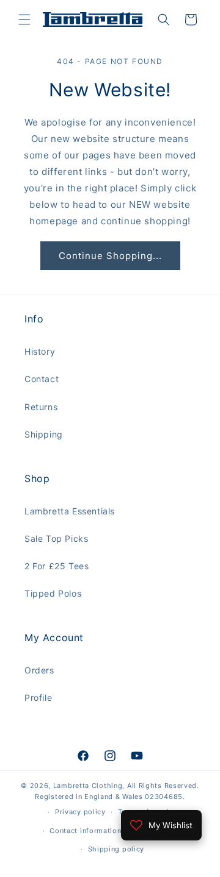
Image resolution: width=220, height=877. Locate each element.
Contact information (85, 830)
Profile (38, 697)
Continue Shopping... (110, 255)
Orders (39, 670)
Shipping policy (116, 849)
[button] (24, 19)
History (39, 351)
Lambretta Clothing (88, 785)
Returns (40, 407)
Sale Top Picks (56, 538)
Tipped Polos (52, 593)
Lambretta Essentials (69, 511)
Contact (41, 379)
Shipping (43, 434)
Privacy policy (80, 812)
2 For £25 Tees (56, 566)
